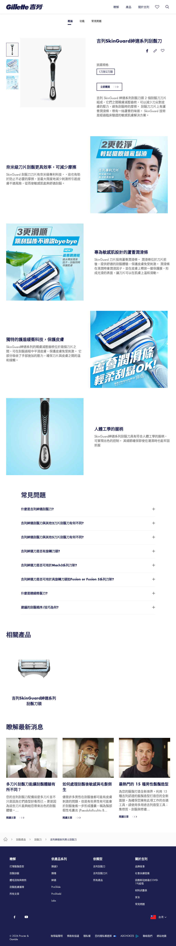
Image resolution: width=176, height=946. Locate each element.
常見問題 (140, 904)
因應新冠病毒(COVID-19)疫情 (146, 881)
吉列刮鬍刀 (99, 866)
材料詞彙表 (141, 890)
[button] (54, 937)
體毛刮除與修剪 (18, 880)
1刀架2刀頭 (106, 72)
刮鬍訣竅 (14, 873)
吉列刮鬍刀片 (100, 873)
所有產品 (98, 880)
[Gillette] (24, 6)
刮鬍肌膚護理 (17, 886)
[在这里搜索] (167, 7)
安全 (137, 897)
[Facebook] (14, 917)
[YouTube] (26, 917)
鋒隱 (53, 873)
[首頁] (5, 839)
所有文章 (14, 893)
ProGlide (55, 886)
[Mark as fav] (156, 7)
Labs (53, 900)
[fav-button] (163, 51)
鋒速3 (54, 866)
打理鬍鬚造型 (17, 866)
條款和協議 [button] (73, 935)
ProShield (56, 893)
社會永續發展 (142, 873)
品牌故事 (140, 866)
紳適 (53, 880)
